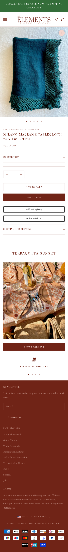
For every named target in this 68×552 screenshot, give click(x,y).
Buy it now (34, 197)
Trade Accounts (11, 446)
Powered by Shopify (49, 524)
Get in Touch (10, 440)
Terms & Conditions (14, 463)
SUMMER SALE (16, 4)
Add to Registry (34, 209)
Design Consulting (13, 451)
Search (7, 474)
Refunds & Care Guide (15, 457)
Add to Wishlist (34, 218)
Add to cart (34, 187)
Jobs (5, 480)
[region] (34, 363)
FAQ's (6, 469)
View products (34, 347)
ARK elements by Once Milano (21, 129)
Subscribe (15, 417)
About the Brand (12, 434)
